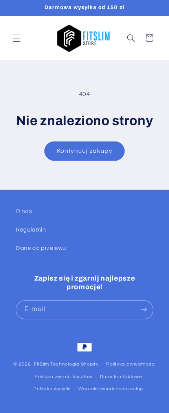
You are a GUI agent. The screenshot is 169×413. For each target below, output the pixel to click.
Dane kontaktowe (121, 377)
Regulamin (31, 230)
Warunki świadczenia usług (110, 389)
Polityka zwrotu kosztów (63, 377)
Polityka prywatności (131, 364)
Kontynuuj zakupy (84, 151)
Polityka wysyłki (51, 389)
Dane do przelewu (41, 248)
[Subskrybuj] (144, 309)
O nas (24, 211)
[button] (16, 38)
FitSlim (41, 364)
